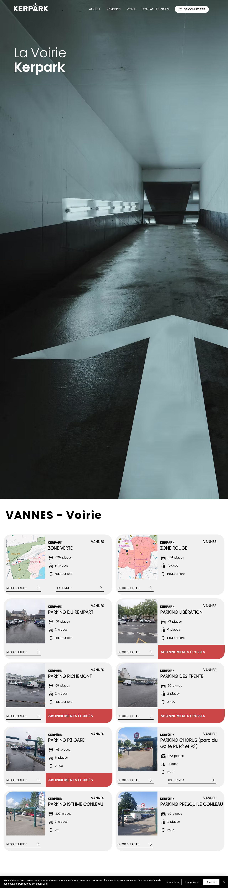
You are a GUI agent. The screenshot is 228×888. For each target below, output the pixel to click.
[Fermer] (224, 882)
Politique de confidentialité (33, 883)
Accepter (211, 882)
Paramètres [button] (172, 882)
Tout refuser (191, 882)
